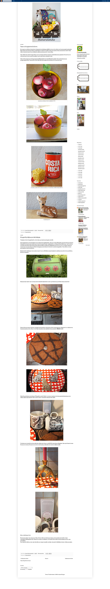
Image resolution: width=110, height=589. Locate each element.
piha (79, 193)
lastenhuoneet (81, 188)
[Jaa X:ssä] (48, 230)
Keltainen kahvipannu (82, 236)
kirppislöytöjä (28, 232)
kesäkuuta (80, 159)
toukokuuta (80, 161)
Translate (30, 569)
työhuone (80, 196)
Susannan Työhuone (82, 225)
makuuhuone (81, 190)
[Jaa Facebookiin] (49, 230)
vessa (79, 199)
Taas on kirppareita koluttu (28, 46)
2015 (79, 170)
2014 (79, 172)
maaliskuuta (80, 165)
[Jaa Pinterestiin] (50, 230)
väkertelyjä (80, 202)
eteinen (79, 182)
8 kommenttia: (40, 230)
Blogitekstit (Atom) (27, 560)
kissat (79, 187)
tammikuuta (80, 168)
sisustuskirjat (81, 194)
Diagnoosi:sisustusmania (83, 207)
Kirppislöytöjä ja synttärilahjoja (30, 237)
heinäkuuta (80, 158)
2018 (79, 144)
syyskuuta (80, 154)
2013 (79, 174)
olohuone (80, 191)
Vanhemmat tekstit (69, 558)
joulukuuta (80, 149)
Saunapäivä (86, 229)
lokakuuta (80, 152)
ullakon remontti (81, 197)
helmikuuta (80, 166)
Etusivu (46, 558)
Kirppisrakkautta (81, 216)
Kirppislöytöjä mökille (86, 218)
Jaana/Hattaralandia (82, 52)
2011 (79, 177)
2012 (79, 175)
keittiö (79, 184)
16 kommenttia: (41, 553)
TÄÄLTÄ (58, 328)
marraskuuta (81, 151)
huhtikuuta (80, 163)
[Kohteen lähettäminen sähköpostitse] (45, 230)
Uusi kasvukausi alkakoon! (86, 239)
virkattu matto (81, 201)
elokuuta (80, 156)
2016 (79, 148)
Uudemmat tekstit (24, 558)
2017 (79, 146)
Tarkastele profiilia (81, 58)
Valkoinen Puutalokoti (83, 228)
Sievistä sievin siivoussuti (86, 209)
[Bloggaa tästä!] (46, 230)
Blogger (63, 574)
